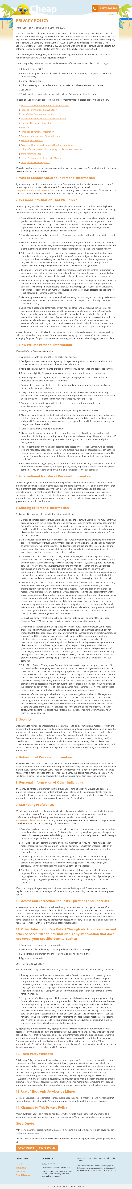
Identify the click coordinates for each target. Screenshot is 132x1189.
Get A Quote (26, 1147)
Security (25, 127)
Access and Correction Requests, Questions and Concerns (49, 145)
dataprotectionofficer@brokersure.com (35, 190)
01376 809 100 (108, 8)
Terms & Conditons (23, 1164)
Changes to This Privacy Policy (35, 162)
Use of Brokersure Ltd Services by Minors (41, 158)
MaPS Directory (22, 1171)
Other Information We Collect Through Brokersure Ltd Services (51, 149)
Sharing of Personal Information (36, 123)
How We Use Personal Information (37, 114)
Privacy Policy (21, 1168)
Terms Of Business (23, 1175)
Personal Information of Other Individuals (41, 136)
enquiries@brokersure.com (29, 820)
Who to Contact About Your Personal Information (45, 105)
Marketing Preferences (32, 140)
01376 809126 (47, 1147)
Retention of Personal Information (37, 131)
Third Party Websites (31, 153)
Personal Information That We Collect (39, 109)
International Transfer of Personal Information (43, 118)
